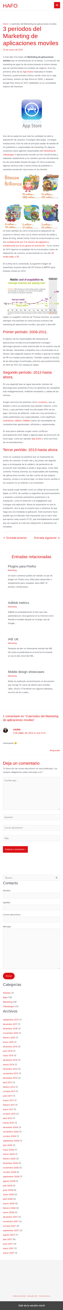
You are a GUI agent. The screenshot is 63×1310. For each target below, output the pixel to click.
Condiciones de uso (44, 1296)
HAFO (10, 6)
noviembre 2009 (11, 1132)
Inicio (5, 24)
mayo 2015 (8, 1055)
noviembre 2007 (10, 1221)
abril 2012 (7, 1082)
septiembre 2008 (11, 1176)
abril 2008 (7, 1199)
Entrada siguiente (47, 537)
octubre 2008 (9, 1172)
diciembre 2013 (10, 1069)
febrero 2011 (9, 1105)
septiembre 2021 (11, 1019)
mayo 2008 (8, 1194)
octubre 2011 (9, 1091)
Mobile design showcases (26, 672)
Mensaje (7, 926)
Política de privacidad (19, 1296)
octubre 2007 (9, 1226)
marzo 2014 (8, 1064)
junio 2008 (8, 1190)
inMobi (18, 420)
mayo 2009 (8, 1150)
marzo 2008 (8, 1203)
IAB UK (13, 639)
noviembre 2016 (10, 1033)
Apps (5, 997)
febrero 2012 (9, 1087)
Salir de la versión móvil (31, 1305)
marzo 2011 (8, 1100)
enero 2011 (8, 1109)
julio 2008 (7, 1185)
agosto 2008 (9, 1181)
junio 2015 (7, 1051)
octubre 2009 (9, 1136)
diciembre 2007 (10, 1217)
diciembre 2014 (10, 1060)
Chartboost (8, 420)
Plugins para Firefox (22, 566)
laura (17, 729)
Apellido (6, 902)
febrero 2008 (9, 1208)
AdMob (26, 420)
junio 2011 (7, 1096)
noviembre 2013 (10, 1073)
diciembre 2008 (10, 1163)
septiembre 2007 (11, 1230)
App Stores (28, 72)
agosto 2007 (9, 1235)
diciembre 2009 (10, 1127)
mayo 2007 (8, 1248)
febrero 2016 (9, 1037)
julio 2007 (7, 1239)
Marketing (12, 570)
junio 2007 (8, 1244)
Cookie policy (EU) (32, 1296)
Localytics (42, 402)
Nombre (6, 890)
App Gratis (36, 438)
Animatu (7, 993)
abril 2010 (7, 1118)
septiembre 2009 (11, 1141)
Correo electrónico (12, 914)
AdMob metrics (18, 603)
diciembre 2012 (10, 1078)
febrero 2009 (9, 1158)
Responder (55, 750)
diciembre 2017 (10, 1024)
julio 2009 (7, 1145)
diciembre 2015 (10, 1046)
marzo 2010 (8, 1123)
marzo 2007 (8, 1253)
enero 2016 (8, 1042)
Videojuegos (8, 1006)
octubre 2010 (9, 1114)
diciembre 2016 (10, 1028)
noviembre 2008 (10, 1168)
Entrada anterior (15, 537)
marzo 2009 (9, 1154)
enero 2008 (8, 1212)
